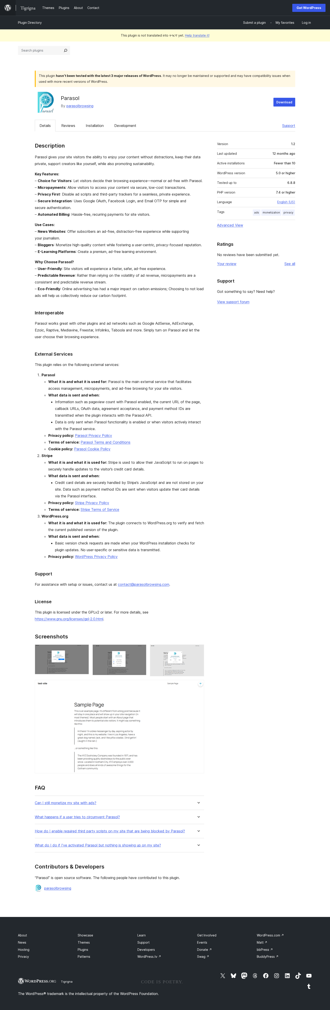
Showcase (85, 935)
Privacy (23, 956)
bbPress (265, 949)
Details (45, 125)
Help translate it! (197, 35)
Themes (84, 942)
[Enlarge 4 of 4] (198, 686)
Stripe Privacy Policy (92, 503)
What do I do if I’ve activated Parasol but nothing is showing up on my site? (98, 845)
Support (288, 125)
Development (125, 125)
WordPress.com (270, 935)
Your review (226, 263)
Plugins (83, 949)
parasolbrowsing (79, 106)
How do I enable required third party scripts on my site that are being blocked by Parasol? (110, 831)
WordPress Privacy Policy (96, 556)
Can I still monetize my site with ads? (65, 803)
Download (284, 102)
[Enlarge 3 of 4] (198, 650)
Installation (95, 125)
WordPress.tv (149, 956)
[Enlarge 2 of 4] (140, 650)
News (22, 942)
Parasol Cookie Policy (92, 449)
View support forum (233, 302)
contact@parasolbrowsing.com (143, 584)
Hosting (23, 949)
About (22, 935)
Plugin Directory (30, 22)
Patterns (84, 956)
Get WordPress (309, 8)
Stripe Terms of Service (100, 509)
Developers (146, 949)
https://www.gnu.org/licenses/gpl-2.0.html (69, 619)
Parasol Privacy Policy (93, 435)
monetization (271, 212)
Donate (204, 949)
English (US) (286, 202)
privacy (288, 212)
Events (202, 942)
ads (256, 212)
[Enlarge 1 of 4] (83, 650)
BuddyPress (268, 956)
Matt (262, 942)
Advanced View (230, 225)
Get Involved (206, 935)
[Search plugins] (65, 50)
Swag (203, 956)
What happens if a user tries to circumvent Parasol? (77, 817)
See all (289, 263)
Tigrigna (67, 981)
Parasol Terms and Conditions (105, 442)
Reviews (68, 125)
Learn (141, 935)
